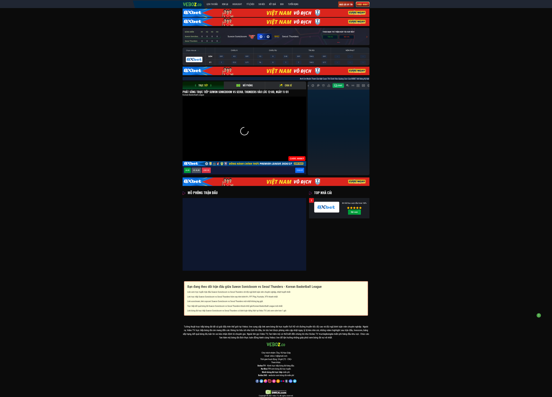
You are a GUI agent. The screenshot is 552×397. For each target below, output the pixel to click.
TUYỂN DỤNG (293, 4)
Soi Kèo (261, 4)
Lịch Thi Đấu (212, 4)
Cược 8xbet (362, 4)
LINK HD (206, 170)
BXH (282, 4)
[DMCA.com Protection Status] (276, 392)
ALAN (187, 170)
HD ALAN (196, 170)
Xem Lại (225, 4)
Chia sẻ (288, 85)
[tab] (203, 85)
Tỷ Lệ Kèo (250, 4)
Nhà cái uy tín (345, 4)
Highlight (237, 4)
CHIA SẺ (300, 170)
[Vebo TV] (192, 4)
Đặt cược (354, 212)
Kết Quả (272, 4)
